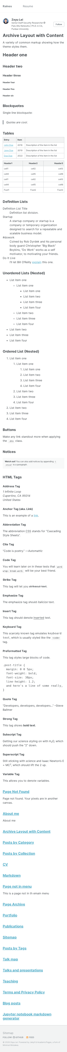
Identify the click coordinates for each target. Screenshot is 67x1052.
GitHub (19, 1037)
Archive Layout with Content (27, 831)
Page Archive (14, 904)
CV (5, 864)
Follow (59, 24)
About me (11, 814)
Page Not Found (16, 792)
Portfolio (10, 915)
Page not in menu (17, 886)
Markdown (12, 875)
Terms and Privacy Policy (24, 992)
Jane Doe (8, 150)
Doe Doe (8, 155)
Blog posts (11, 1003)
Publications (13, 926)
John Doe (8, 145)
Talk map (10, 959)
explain (36, 262)
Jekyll (32, 1042)
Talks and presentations (23, 970)
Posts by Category (18, 842)
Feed (31, 1037)
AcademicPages (44, 1042)
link (36, 515)
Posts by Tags (14, 948)
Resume (28, 6)
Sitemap (10, 937)
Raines (7, 6)
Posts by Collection (19, 853)
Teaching (10, 981)
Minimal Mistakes (10, 1045)
